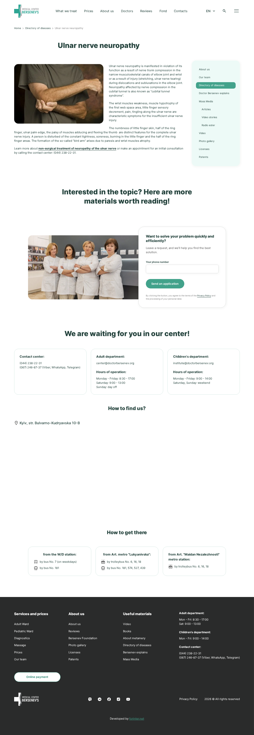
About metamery (134, 638)
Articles (206, 109)
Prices (88, 11)
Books (127, 631)
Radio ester (208, 125)
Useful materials (137, 614)
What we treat (66, 11)
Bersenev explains (135, 652)
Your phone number (157, 261)
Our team (204, 77)
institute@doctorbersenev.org (193, 363)
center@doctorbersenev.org (115, 363)
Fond (163, 11)
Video (202, 133)
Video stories (209, 117)
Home (17, 28)
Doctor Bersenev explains (214, 93)
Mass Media (206, 101)
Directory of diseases (38, 28)
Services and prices (31, 614)
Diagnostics (22, 638)
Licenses (204, 148)
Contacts (181, 11)
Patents (203, 156)
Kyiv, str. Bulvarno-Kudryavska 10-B (50, 423)
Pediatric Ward (23, 631)
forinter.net (136, 718)
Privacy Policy (204, 295)
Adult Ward (21, 624)
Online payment (37, 677)
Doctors (127, 11)
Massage (20, 645)
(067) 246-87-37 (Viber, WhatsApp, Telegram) (50, 367)
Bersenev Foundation (82, 638)
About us (107, 11)
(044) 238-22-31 (31, 363)
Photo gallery (207, 141)
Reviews (146, 11)
